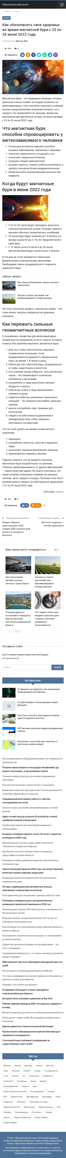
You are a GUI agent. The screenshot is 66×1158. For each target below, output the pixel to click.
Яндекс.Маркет (10, 1123)
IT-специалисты (51, 1071)
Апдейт (43, 1081)
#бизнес (7, 1066)
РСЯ (58, 1107)
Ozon (6, 1076)
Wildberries (47, 1076)
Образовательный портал (15, 4)
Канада (51, 1092)
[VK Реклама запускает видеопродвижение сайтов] (9, 732)
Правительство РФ (12, 1107)
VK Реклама (34, 1076)
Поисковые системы (38, 1102)
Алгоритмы (22, 1081)
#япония (15, 1071)
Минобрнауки (32, 1097)
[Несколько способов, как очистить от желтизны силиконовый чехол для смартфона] (9, 745)
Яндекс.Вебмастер (22, 1117)
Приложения (29, 1107)
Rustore (15, 1076)
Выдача (25, 1086)
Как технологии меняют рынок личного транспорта (28, 785)
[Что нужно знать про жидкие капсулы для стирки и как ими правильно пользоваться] (47, 600)
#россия (50, 1066)
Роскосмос (37, 1112)
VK (24, 1076)
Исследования (37, 1092)
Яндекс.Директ (41, 1117)
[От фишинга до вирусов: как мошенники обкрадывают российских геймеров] (9, 693)
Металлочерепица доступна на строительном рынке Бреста (33, 1012)
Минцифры (47, 1097)
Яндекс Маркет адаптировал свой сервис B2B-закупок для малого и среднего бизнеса (16, 529)
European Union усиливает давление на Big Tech (27, 998)
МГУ (5, 1097)
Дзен (35, 1086)
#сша (6, 1071)
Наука (6, 18)
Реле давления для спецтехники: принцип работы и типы (31, 895)
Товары (48, 1112)
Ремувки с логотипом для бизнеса (19, 984)
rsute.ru (60, 491)
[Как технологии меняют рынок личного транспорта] (9, 286)
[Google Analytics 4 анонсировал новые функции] (9, 706)
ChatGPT (27, 1071)
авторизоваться (10, 658)
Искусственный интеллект (15, 1092)
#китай (18, 1066)
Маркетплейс (17, 1097)
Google (38, 1071)
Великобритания (11, 1086)
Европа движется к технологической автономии (27, 1026)
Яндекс (7, 1117)
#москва (28, 1066)
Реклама (7, 1112)
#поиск (39, 1066)
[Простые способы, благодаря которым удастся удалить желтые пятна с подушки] (9, 719)
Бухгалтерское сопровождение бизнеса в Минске (27, 971)
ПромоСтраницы (46, 1107)
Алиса (33, 1081)
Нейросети (8, 1102)
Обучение (21, 1102)
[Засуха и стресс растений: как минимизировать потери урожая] (9, 299)
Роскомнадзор (21, 1112)
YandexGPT (8, 1081)
